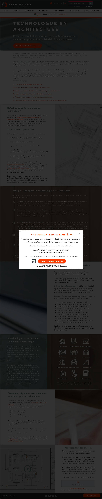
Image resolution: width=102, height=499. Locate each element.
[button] (79, 233)
